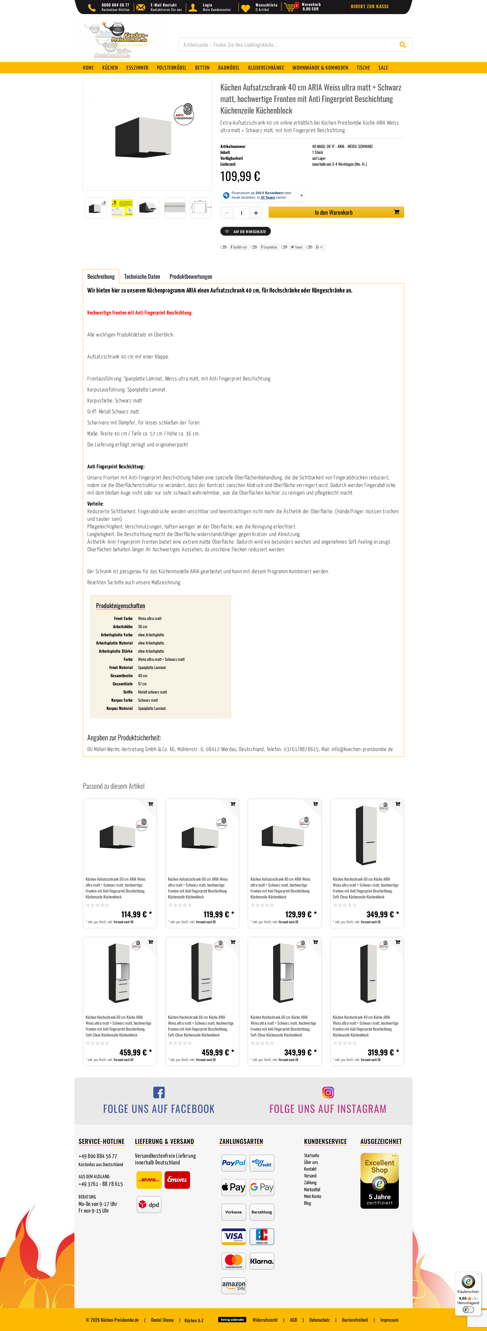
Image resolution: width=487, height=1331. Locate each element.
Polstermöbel (172, 68)
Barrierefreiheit (355, 1319)
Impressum (389, 1319)
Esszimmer (138, 68)
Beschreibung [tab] (101, 276)
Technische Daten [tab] (142, 276)
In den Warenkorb (334, 212)
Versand (310, 1176)
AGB (293, 1319)
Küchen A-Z (194, 1320)
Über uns (311, 1162)
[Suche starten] (404, 44)
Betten (202, 68)
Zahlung (310, 1183)
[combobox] (295, 44)
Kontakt (310, 1169)
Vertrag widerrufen (232, 1319)
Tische (363, 68)
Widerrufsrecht (265, 1319)
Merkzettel (312, 1190)
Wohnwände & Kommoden (320, 68)
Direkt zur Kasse (370, 6)
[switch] (468, 1309)
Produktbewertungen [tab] (191, 276)
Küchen (110, 68)
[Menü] (478, 1275)
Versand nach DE (124, 921)
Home (88, 68)
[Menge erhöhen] (256, 213)
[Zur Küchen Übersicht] (119, 41)
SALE (383, 68)
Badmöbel (229, 68)
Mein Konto (312, 1196)
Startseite (311, 1155)
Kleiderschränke (266, 68)
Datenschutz (319, 1319)
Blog (307, 1203)
